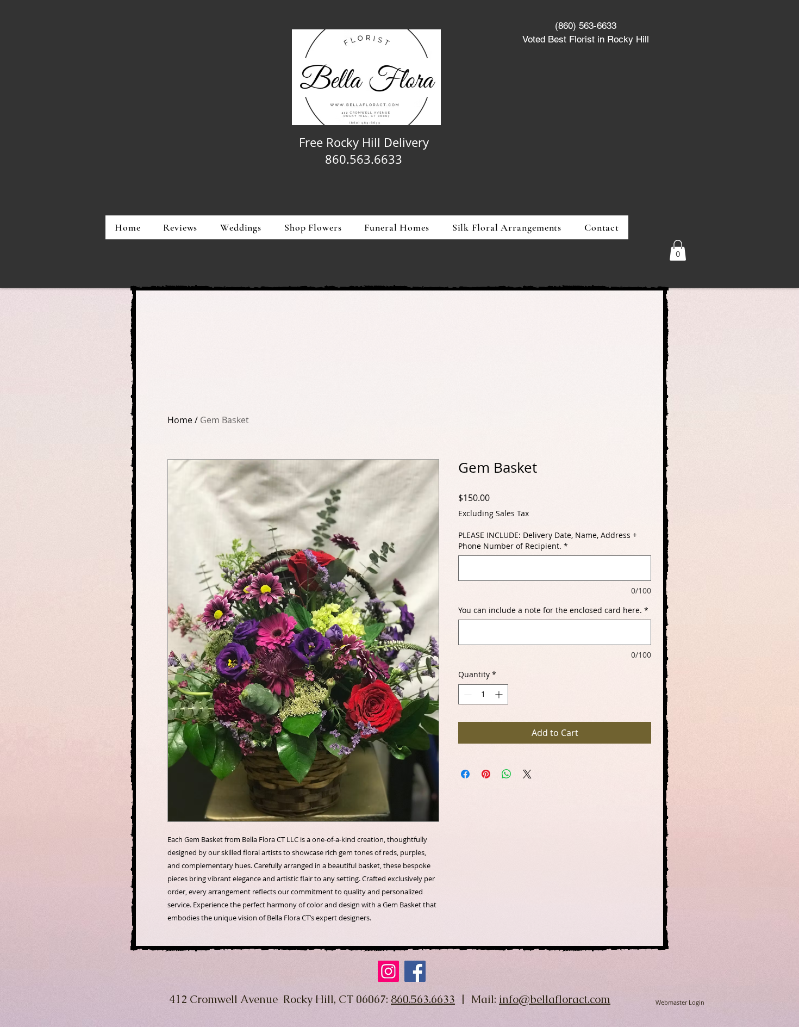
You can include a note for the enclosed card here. (553, 610)
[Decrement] (466, 694)
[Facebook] (415, 971)
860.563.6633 (423, 999)
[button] (313, 227)
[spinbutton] (483, 694)
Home (179, 420)
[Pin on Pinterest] (485, 774)
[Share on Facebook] (465, 774)
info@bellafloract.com (554, 999)
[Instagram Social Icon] (388, 971)
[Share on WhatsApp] (506, 774)
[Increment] (500, 694)
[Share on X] (527, 774)
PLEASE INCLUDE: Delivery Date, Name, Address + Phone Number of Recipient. (547, 540)
